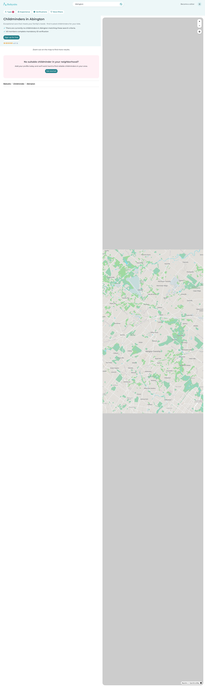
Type (10, 12)
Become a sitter (187, 4)
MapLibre (184, 683)
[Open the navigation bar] (200, 4)
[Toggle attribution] (201, 683)
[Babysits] (10, 4)
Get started (51, 71)
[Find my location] (199, 31)
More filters (57, 12)
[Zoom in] (199, 21)
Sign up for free (11, 37)
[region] (152, 351)
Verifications (41, 12)
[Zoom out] (199, 25)
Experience (25, 12)
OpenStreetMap (194, 683)
